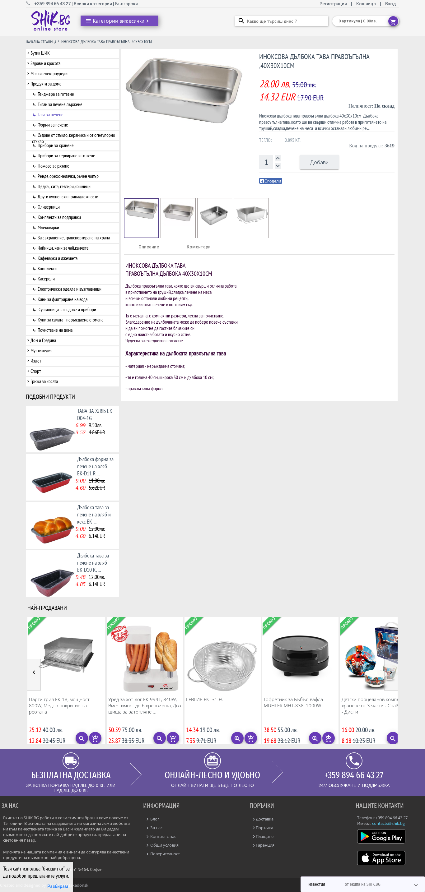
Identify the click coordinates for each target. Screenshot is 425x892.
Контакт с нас (162, 836)
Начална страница (41, 41)
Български (126, 3)
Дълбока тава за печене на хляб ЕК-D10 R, (93, 562)
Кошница (366, 3)
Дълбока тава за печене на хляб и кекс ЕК (94, 514)
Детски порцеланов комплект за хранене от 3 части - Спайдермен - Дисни (378, 705)
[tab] (149, 246)
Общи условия (164, 845)
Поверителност (164, 854)
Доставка (264, 819)
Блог (154, 819)
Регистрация (334, 3)
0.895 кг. (293, 140)
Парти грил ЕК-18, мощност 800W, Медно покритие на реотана (59, 705)
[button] (363, 884)
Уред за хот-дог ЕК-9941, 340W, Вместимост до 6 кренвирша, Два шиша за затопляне (144, 705)
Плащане (264, 836)
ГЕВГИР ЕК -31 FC (205, 699)
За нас (155, 827)
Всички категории (93, 3)
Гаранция (265, 845)
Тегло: (265, 140)
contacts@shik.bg (388, 823)
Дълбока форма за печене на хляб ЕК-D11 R (95, 466)
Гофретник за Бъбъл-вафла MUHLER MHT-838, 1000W (293, 702)
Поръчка (264, 827)
